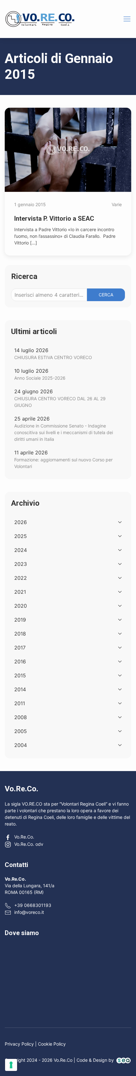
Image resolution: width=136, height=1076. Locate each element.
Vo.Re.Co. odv (28, 844)
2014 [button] (20, 689)
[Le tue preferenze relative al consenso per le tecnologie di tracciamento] (11, 1065)
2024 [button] (20, 550)
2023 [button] (20, 564)
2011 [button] (19, 703)
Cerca (106, 294)
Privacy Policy (19, 1044)
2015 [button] (20, 675)
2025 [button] (20, 536)
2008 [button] (20, 717)
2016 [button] (20, 661)
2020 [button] (20, 606)
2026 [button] (20, 522)
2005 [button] (20, 731)
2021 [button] (20, 592)
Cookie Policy (52, 1044)
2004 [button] (20, 745)
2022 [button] (20, 578)
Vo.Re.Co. (24, 836)
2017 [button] (20, 647)
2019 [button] (20, 620)
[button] (127, 19)
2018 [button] (20, 633)
